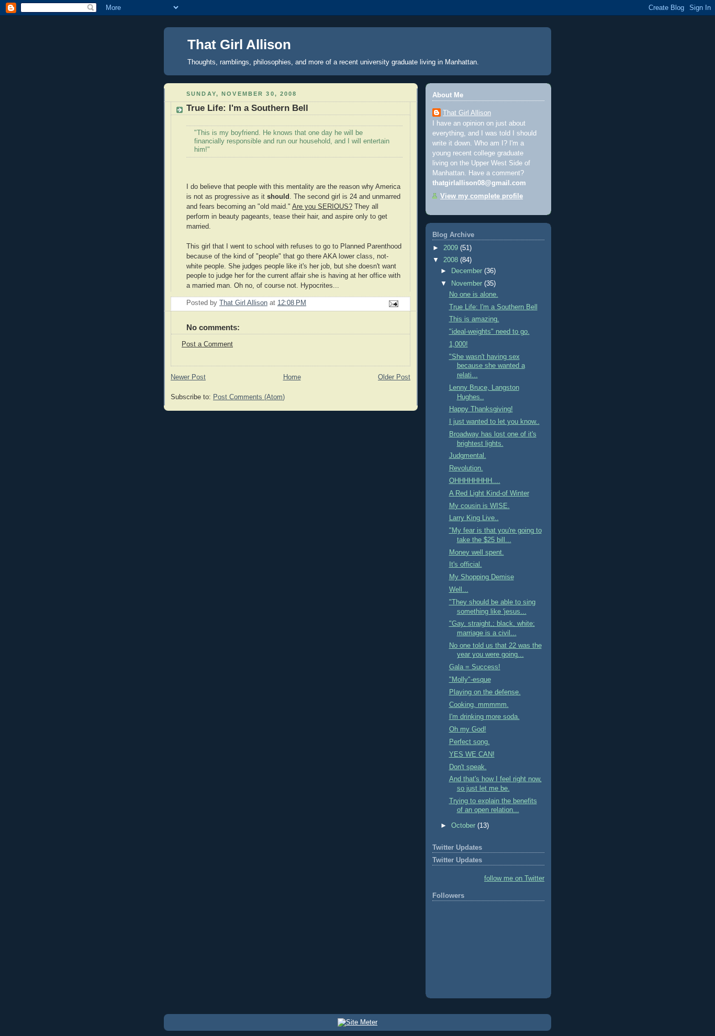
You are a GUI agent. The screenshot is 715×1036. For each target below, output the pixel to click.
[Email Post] (393, 303)
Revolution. (466, 468)
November (467, 283)
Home (292, 377)
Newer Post (188, 377)
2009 (451, 248)
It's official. (465, 564)
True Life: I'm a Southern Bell (493, 307)
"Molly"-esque (470, 679)
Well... (458, 589)
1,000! (458, 344)
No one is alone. (473, 294)
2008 (451, 260)
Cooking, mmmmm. (479, 704)
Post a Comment (207, 344)
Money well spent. (476, 552)
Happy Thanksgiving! (481, 409)
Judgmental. (467, 455)
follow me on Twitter (514, 878)
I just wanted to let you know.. (494, 421)
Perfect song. (469, 742)
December (467, 271)
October (464, 825)
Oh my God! (467, 729)
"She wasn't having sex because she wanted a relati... (487, 366)
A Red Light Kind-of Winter (489, 493)
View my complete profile (481, 196)
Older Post (394, 377)
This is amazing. (474, 319)
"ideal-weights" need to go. (489, 331)
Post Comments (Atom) (249, 397)
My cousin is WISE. (479, 506)
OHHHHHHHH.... (474, 481)
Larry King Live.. (474, 518)
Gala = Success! (474, 667)
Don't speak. (468, 767)
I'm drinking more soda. (484, 716)
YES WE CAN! (472, 754)
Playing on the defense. (485, 692)
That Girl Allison (239, 44)
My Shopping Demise (481, 577)
